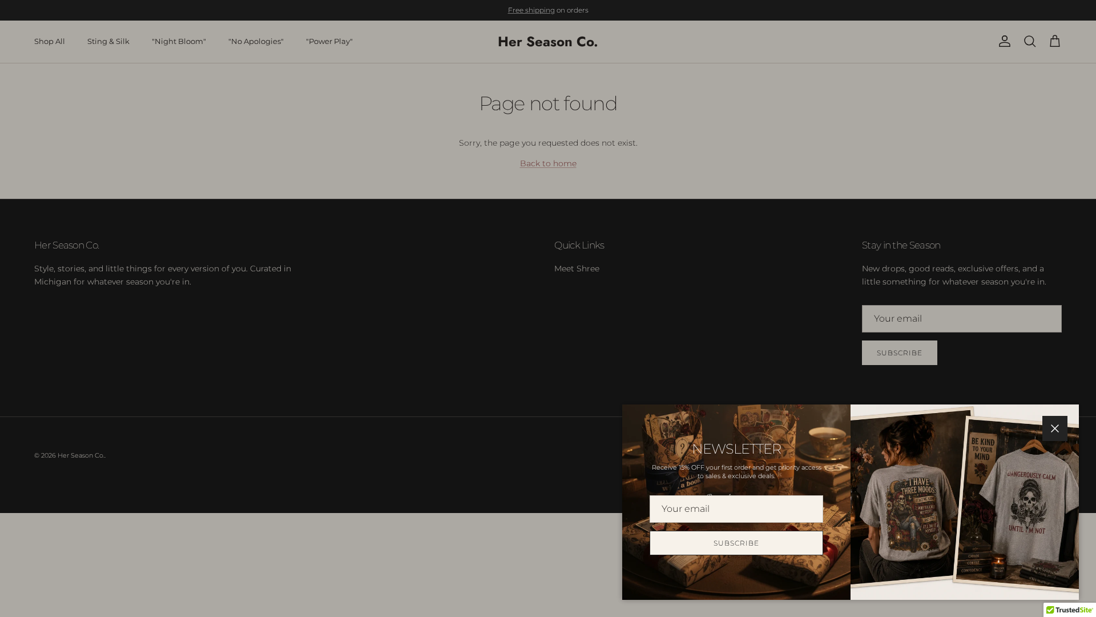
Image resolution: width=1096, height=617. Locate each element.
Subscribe (736, 543)
